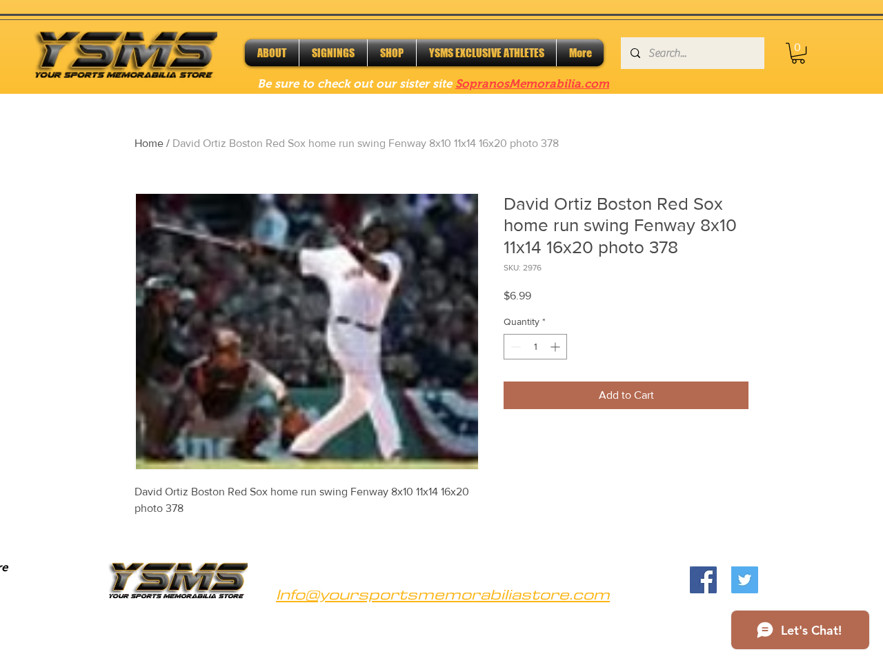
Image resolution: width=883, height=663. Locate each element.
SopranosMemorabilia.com (532, 83)
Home (149, 143)
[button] (798, 53)
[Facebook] (703, 579)
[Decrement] (514, 347)
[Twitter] (744, 579)
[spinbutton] (535, 347)
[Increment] (556, 347)
